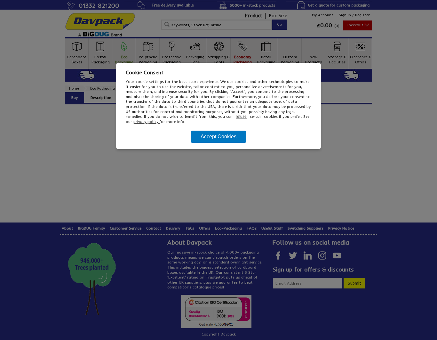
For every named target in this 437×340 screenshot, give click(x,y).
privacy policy (146, 121)
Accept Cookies (218, 136)
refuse (241, 116)
